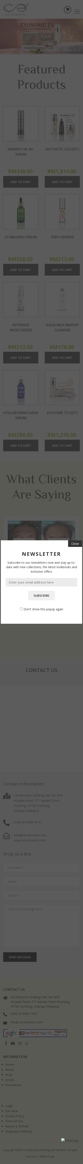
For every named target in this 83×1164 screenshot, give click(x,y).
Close (75, 544)
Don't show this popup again (43, 609)
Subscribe (41, 595)
